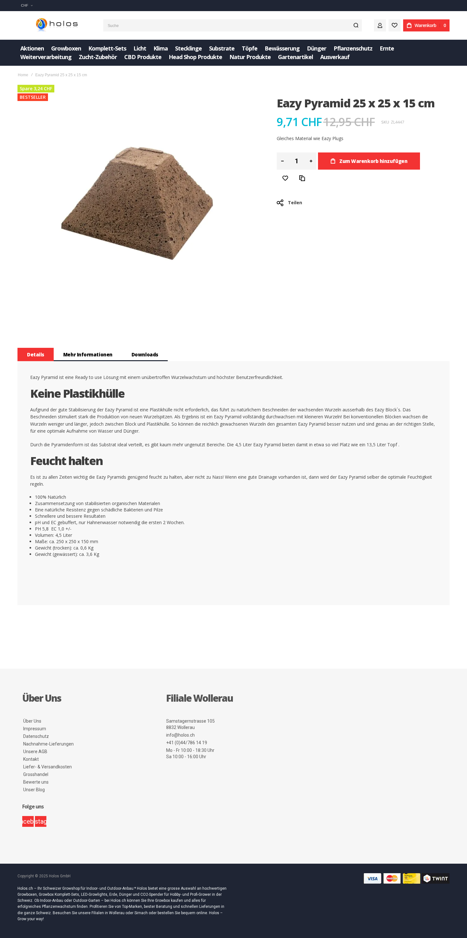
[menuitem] (32, 48)
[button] (26, 5)
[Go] (356, 25)
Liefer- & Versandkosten (47, 766)
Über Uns (32, 721)
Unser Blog (34, 789)
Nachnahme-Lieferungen (48, 743)
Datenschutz (36, 736)
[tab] (35, 354)
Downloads (145, 354)
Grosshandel (35, 774)
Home (23, 75)
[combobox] (232, 25)
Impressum (34, 728)
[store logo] (56, 25)
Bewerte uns (36, 782)
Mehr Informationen (87, 354)
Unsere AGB (35, 751)
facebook (28, 821)
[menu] (233, 52)
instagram (40, 821)
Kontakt (31, 759)
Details (35, 354)
